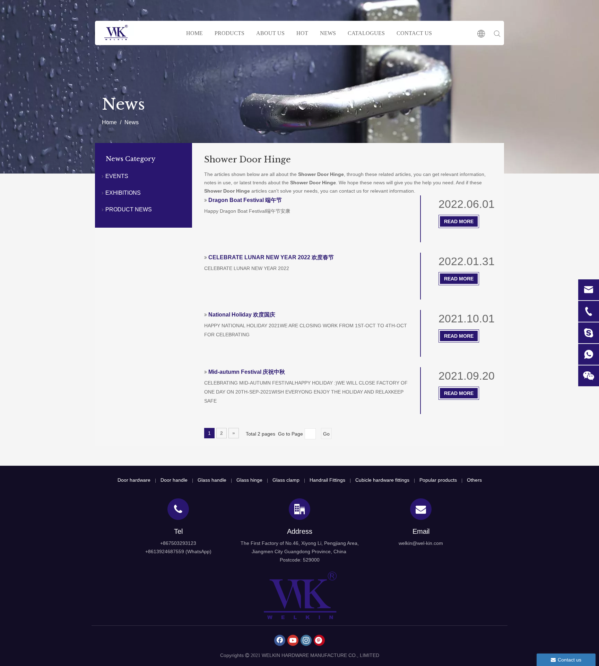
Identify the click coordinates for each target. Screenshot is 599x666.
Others (474, 480)
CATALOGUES (366, 33)
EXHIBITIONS (123, 193)
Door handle (174, 480)
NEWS (328, 33)
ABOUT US (270, 33)
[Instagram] (306, 640)
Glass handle (212, 480)
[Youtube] (292, 640)
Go (326, 434)
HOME (194, 33)
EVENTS (116, 176)
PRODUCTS (229, 33)
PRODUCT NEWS (128, 209)
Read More (459, 221)
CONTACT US (414, 33)
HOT (302, 33)
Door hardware (134, 480)
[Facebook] (279, 640)
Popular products (438, 480)
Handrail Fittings (327, 480)
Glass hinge (249, 480)
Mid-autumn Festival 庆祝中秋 (246, 372)
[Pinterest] (319, 640)
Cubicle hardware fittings (382, 480)
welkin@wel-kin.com (421, 543)
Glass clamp (286, 480)
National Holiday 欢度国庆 (241, 315)
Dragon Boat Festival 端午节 (245, 200)
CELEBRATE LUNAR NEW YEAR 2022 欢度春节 (271, 257)
